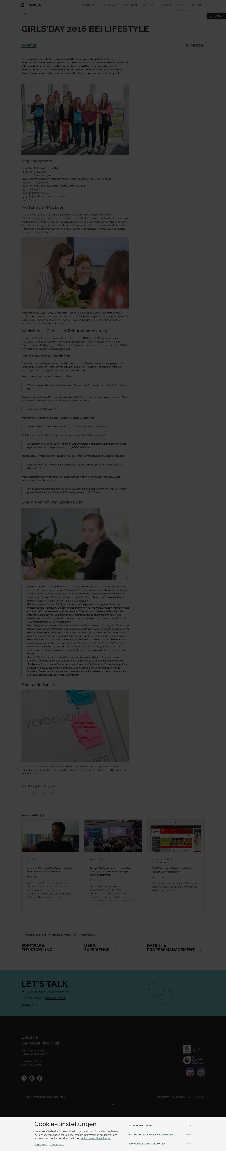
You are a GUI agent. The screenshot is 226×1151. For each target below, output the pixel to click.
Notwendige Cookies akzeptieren (151, 1134)
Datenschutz (57, 1144)
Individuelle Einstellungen (147, 1143)
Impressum (41, 1144)
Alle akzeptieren (140, 1125)
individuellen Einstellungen (96, 1138)
